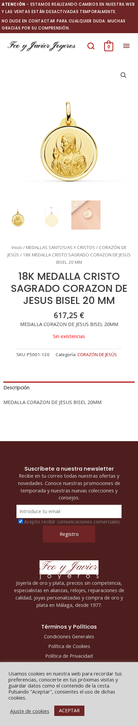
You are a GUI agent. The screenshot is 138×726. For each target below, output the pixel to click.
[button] (90, 46)
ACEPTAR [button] (69, 710)
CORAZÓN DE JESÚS (97, 354)
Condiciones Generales (69, 636)
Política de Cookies (69, 646)
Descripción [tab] (16, 387)
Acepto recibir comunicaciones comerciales (72, 521)
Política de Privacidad (69, 655)
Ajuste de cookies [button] (29, 711)
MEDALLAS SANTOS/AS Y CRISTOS (60, 247)
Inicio (17, 247)
